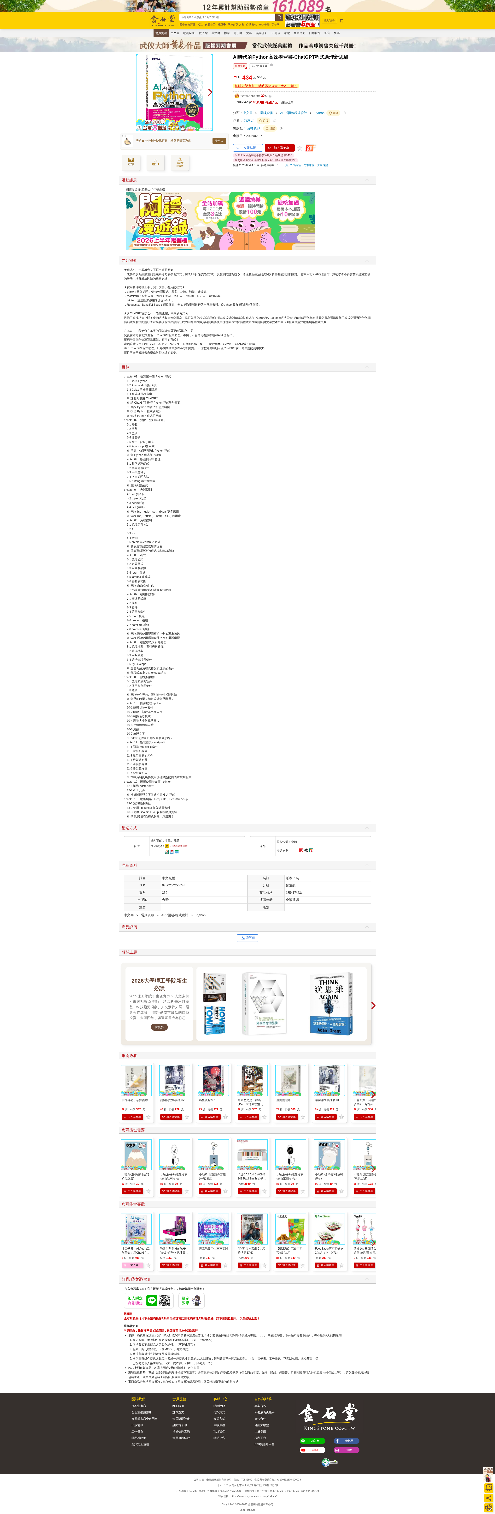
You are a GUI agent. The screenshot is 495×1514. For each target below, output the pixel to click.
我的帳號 (178, 1406)
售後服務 (219, 1425)
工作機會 (137, 1431)
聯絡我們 (219, 1431)
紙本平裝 (240, 66)
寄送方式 (219, 1418)
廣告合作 (260, 1418)
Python (319, 113)
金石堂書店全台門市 (144, 1418)
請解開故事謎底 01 (327, 1100)
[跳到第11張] (206, 128)
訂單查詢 (178, 1412)
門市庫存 (309, 165)
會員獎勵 (161, 33)
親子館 (203, 33)
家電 (287, 33)
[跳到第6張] (192, 128)
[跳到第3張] (184, 128)
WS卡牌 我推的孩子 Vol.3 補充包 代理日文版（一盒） (174, 1252)
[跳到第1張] (178, 128)
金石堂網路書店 (141, 1412)
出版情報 (137, 1425)
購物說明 (219, 1406)
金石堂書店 (138, 1406)
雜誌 (227, 33)
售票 (337, 33)
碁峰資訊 (253, 128)
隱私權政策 (138, 1437)
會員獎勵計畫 (181, 1418)
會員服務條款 (181, 1437)
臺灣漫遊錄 (283, 1100)
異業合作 (260, 1406)
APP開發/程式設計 (293, 113)
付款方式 (219, 1412)
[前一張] (139, 92)
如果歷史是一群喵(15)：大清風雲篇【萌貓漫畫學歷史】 (252, 1104)
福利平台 (260, 1437)
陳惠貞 (249, 120)
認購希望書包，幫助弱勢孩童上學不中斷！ (266, 86)
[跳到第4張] (187, 128)
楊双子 (222, 24)
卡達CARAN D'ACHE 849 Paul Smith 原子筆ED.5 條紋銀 (252, 1178)
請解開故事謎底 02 (172, 1100)
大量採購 (322, 165)
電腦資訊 (266, 113)
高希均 (275, 24)
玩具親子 (261, 33)
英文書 (216, 33)
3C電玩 (275, 33)
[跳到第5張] (189, 128)
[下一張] (210, 92)
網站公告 (219, 1437)
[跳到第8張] (197, 128)
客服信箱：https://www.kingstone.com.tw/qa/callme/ (247, 1496)
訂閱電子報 (179, 1425)
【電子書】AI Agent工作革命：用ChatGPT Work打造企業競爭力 (136, 1252)
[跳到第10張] (203, 128)
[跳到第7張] (195, 128)
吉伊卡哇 (264, 24)
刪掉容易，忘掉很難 (135, 1100)
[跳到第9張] (200, 128)
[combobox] (227, 17)
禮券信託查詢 (181, 1431)
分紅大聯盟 (261, 1425)
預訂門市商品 (292, 165)
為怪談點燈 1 (207, 1100)
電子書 (238, 33)
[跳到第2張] (181, 128)
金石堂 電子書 (259, 66)
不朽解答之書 (236, 24)
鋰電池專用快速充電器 (213, 1248)
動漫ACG (189, 33)
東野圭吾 (210, 24)
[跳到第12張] (208, 128)
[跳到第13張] (211, 128)
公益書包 (251, 24)
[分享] (488, 1498)
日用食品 (315, 33)
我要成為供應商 (264, 1412)
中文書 (175, 33)
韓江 (200, 24)
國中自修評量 (187, 24)
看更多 (219, 140)
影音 (327, 33)
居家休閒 (299, 33)
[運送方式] (488, 1507)
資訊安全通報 (140, 1444)
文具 (249, 33)
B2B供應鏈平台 (264, 1444)
